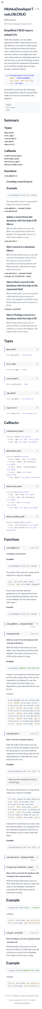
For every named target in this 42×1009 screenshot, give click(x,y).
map (25, 384)
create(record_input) (13, 156)
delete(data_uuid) (11, 159)
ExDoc (18, 1000)
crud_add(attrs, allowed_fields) (17, 208)
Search (36, 995)
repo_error (33, 439)
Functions (10, 171)
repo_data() (9, 141)
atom (23, 369)
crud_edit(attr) (10, 241)
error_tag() (9, 136)
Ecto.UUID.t (26, 355)
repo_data (31, 442)
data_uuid (22, 456)
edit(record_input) (12, 162)
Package (16, 996)
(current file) (29, 996)
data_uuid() (9, 133)
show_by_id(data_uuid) (13, 164)
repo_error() (9, 144)
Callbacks (10, 150)
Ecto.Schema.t (27, 399)
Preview (22, 996)
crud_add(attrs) (10, 176)
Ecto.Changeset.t (29, 413)
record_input (23, 437)
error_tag (22, 439)
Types (8, 127)
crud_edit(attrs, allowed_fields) (18, 273)
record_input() (10, 138)
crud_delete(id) (10, 211)
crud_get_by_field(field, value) (17, 276)
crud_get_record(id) (12, 309)
